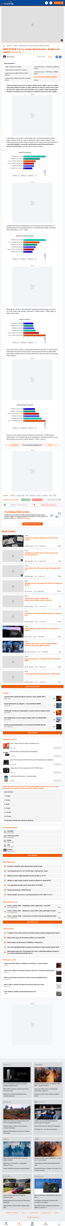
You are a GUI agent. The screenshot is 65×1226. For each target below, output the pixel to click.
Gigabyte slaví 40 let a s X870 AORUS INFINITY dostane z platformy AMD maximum (41, 644)
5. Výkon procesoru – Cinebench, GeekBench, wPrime (46, 67)
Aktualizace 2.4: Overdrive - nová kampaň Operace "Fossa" (14, 1164)
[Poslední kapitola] (59, 445)
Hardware (9, 45)
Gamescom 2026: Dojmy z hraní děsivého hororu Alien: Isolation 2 (46, 1089)
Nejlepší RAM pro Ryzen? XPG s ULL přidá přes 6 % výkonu (42, 629)
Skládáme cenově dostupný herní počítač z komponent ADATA (44, 584)
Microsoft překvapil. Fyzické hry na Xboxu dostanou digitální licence (25, 977)
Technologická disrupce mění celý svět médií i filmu (42, 674)
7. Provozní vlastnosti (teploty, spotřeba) (45, 77)
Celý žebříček (32, 855)
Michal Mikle (10, 57)
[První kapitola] (6, 445)
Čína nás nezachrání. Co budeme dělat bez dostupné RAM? (43, 660)
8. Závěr (36, 80)
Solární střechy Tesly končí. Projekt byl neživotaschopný (14, 1196)
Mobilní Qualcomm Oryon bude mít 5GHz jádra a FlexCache (16, 1201)
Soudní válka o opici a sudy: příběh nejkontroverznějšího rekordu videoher (38, 599)
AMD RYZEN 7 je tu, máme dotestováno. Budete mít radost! (34, 45)
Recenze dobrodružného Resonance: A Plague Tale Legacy (16, 1132)
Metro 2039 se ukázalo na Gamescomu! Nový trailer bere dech (24, 984)
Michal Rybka (29, 546)
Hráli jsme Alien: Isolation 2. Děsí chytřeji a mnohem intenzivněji (15, 1127)
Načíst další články (32, 686)
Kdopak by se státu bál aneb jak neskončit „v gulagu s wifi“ (43, 614)
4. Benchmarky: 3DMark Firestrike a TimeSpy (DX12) (17, 79)
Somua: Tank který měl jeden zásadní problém (16, 1168)
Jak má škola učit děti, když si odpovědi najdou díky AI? (42, 569)
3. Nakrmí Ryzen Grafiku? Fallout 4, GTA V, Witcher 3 (16, 74)
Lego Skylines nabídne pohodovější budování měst (20, 991)
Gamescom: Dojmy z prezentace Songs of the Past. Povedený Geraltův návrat (29, 970)
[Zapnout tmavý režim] (50, 2)
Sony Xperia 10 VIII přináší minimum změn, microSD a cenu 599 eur (46, 1201)
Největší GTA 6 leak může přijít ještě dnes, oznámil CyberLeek (14, 1095)
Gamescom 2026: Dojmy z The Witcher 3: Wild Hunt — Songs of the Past (47, 1084)
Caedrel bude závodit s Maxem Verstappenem (47, 1126)
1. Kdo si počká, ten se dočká (13, 66)
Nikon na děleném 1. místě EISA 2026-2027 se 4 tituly (48, 1196)
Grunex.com (7, 979)
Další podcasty (32, 922)
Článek (15, 45)
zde (15, 518)
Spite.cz (6, 972)
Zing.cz (6, 965)
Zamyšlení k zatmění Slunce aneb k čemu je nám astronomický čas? (41, 554)
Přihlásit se (58, 3)
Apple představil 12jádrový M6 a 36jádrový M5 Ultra (16, 1206)
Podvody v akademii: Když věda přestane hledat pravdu (41, 539)
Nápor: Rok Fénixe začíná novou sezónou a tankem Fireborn (15, 1159)
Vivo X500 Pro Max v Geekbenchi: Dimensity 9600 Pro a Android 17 (47, 1206)
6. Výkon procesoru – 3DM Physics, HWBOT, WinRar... (46, 72)
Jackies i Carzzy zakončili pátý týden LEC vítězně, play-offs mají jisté (46, 1121)
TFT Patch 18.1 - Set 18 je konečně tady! (46, 1129)
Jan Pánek (29, 591)
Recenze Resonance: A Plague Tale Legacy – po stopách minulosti (48, 1169)
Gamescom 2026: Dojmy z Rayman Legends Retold (47, 1095)
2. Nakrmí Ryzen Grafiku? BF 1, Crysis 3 (16, 70)
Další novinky (32, 732)
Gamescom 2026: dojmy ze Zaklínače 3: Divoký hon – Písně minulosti (26, 963)
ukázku (27, 518)
